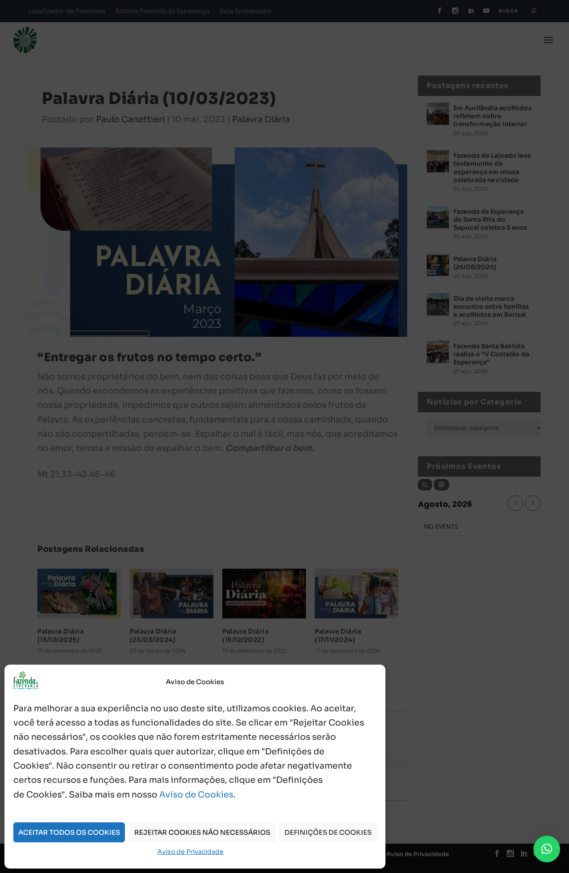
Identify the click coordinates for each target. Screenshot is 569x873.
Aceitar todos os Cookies (69, 832)
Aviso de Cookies (196, 794)
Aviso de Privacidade (190, 852)
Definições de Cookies (328, 832)
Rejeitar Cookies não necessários (202, 832)
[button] (546, 849)
